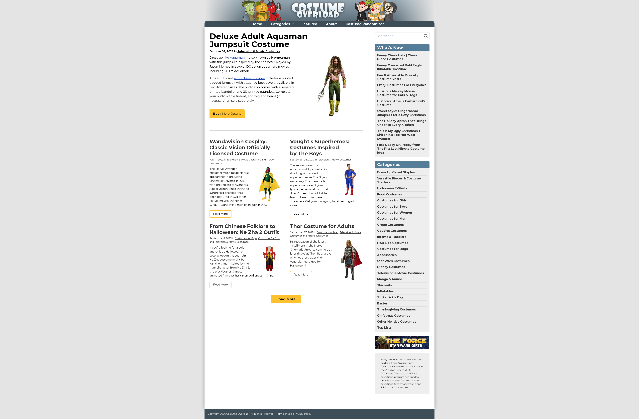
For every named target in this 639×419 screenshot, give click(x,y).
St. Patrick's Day (390, 297)
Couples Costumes (392, 231)
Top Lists (384, 327)
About (331, 24)
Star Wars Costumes (393, 261)
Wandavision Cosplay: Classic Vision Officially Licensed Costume (240, 148)
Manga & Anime (389, 279)
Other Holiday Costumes (396, 321)
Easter (382, 303)
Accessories (387, 255)
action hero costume (249, 78)
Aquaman (237, 57)
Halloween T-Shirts (392, 188)
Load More (286, 299)
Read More (220, 213)
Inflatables (385, 291)
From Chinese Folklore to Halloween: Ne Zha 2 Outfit (244, 229)
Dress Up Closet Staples (396, 172)
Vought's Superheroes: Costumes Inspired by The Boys (319, 148)
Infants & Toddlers (391, 237)
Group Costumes (390, 225)
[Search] (426, 36)
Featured (309, 24)
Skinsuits (384, 285)
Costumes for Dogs (392, 249)
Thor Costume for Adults (322, 226)
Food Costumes (389, 194)
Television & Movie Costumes (258, 51)
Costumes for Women (394, 212)
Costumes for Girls (269, 238)
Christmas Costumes (393, 315)
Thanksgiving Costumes (396, 309)
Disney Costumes (391, 267)
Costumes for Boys (246, 238)
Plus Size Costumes (392, 243)
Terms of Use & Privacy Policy (294, 413)
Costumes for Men (327, 232)
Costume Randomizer (364, 24)
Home (256, 24)
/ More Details (227, 114)
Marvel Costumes (318, 235)
